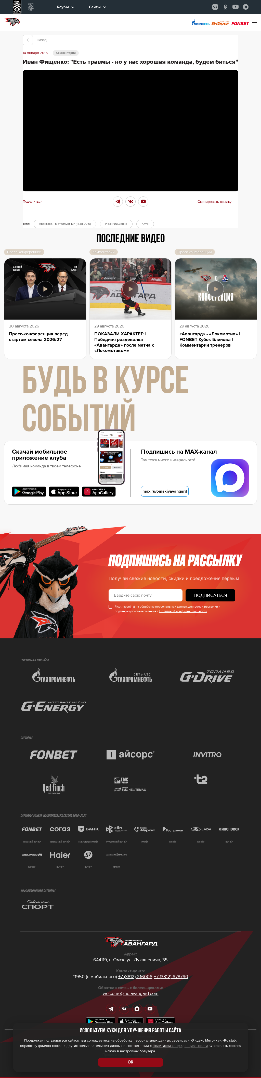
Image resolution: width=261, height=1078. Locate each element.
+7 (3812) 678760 (171, 976)
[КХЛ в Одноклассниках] (225, 7)
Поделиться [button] (33, 201)
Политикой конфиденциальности (183, 611)
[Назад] (28, 40)
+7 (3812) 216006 (135, 976)
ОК (130, 1062)
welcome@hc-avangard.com (131, 993)
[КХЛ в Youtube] (235, 7)
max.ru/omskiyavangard (164, 491)
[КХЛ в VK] (215, 7)
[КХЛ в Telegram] (246, 7)
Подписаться (210, 595)
